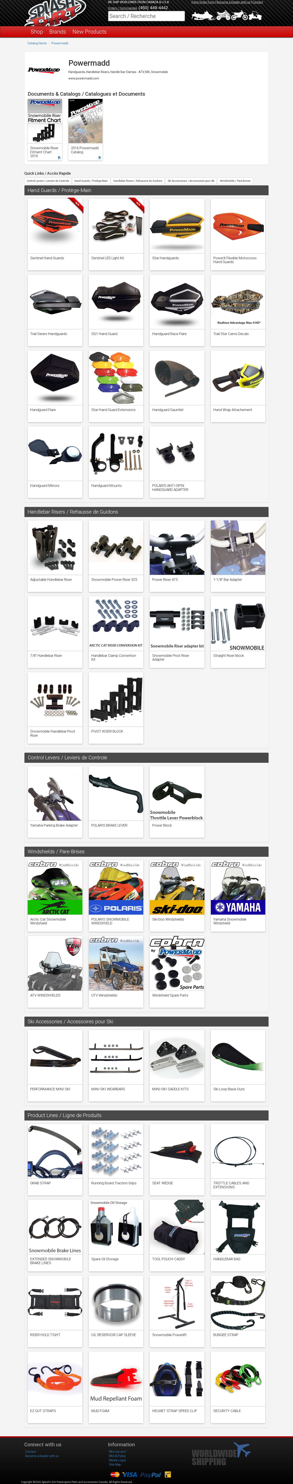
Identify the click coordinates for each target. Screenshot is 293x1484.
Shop (37, 31)
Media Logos (117, 1460)
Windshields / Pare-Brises (235, 180)
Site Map (115, 1464)
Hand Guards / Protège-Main (91, 180)
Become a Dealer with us (233, 2)
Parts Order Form (203, 2)
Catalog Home (37, 43)
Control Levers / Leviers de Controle (48, 180)
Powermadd (59, 43)
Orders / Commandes (122, 8)
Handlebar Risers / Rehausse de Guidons (137, 180)
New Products (89, 31)
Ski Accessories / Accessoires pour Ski (191, 180)
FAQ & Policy (117, 1456)
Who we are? (117, 1451)
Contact (257, 2)
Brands (57, 31)
